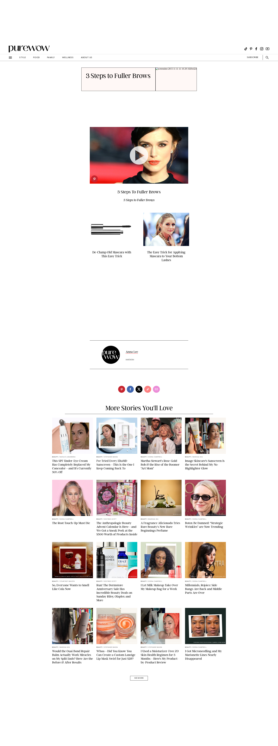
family (51, 58)
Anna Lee (132, 352)
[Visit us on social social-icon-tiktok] (245, 48)
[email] (5, 68)
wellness (68, 58)
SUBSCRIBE (252, 57)
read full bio (130, 359)
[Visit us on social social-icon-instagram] (262, 49)
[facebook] (130, 389)
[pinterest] (5, 37)
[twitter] (139, 389)
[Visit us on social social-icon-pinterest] (251, 48)
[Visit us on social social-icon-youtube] (267, 49)
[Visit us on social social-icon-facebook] (256, 48)
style (22, 58)
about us (86, 58)
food (36, 58)
